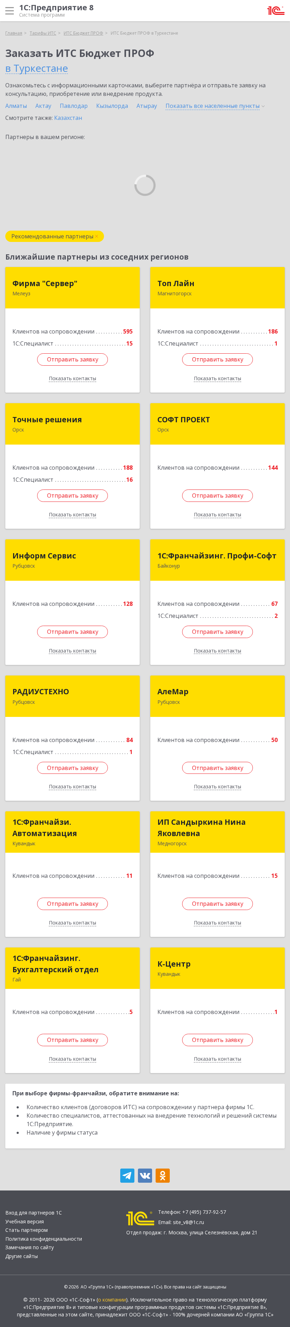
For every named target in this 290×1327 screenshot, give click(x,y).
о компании (112, 1299)
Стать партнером (26, 1230)
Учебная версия (24, 1221)
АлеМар (172, 691)
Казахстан (68, 118)
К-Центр (174, 964)
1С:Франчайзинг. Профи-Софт (217, 556)
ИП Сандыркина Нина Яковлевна (201, 827)
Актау (43, 106)
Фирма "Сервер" (44, 283)
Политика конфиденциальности (43, 1238)
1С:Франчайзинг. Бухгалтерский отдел (55, 963)
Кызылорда (112, 106)
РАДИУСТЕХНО (40, 691)
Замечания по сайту (29, 1247)
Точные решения (47, 419)
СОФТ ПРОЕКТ (183, 419)
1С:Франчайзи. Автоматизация (44, 827)
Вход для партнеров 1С (33, 1212)
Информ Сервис (44, 556)
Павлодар (74, 106)
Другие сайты (21, 1256)
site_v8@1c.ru (188, 1222)
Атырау (147, 106)
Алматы (16, 106)
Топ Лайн (176, 283)
